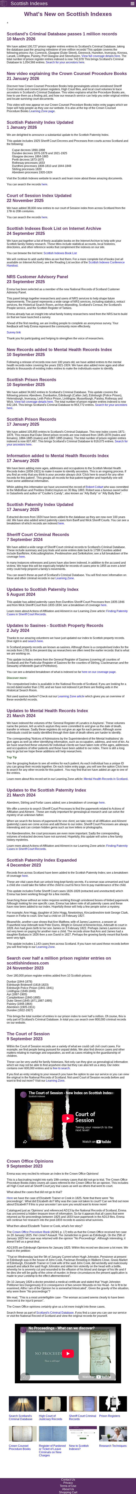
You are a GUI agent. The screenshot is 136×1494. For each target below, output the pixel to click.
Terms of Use (68, 1485)
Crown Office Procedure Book (31, 1232)
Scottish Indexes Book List (60, 253)
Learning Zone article (71, 696)
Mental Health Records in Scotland (106, 778)
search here (35, 641)
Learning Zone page (42, 111)
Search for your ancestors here (65, 62)
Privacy (68, 1482)
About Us (68, 1489)
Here (10, 1198)
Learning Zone (64, 578)
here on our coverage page (99, 671)
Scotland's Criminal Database (55, 1312)
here (44, 184)
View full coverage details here (100, 55)
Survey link (14, 332)
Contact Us (68, 1479)
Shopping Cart (68, 1492)
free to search (61, 1068)
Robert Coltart (94, 486)
